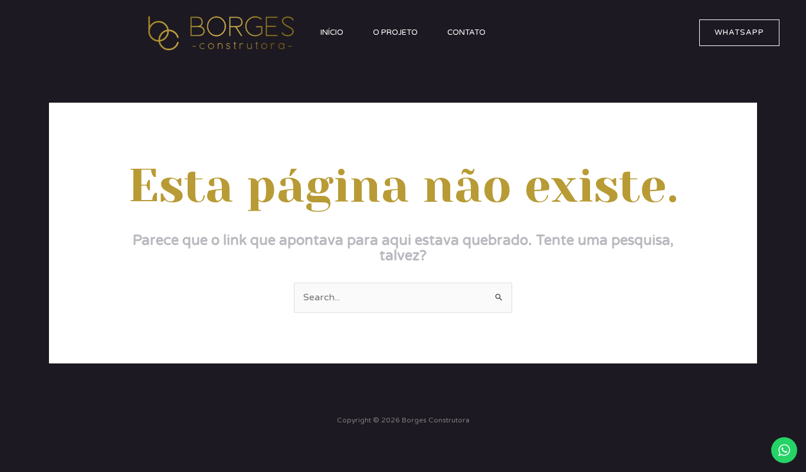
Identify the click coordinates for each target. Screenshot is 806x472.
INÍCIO (331, 32)
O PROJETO (395, 32)
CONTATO (466, 32)
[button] (739, 32)
